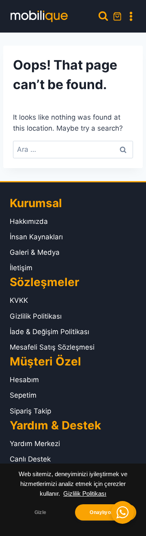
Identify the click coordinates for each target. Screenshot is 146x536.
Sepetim (23, 395)
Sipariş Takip (30, 411)
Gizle (40, 512)
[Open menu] (131, 16)
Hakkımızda (29, 221)
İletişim (21, 268)
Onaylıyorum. (105, 512)
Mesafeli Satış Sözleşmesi (52, 347)
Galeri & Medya (35, 252)
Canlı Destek (30, 459)
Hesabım (24, 380)
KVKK (19, 300)
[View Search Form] (103, 16)
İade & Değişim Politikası (49, 332)
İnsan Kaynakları (36, 237)
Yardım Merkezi (35, 444)
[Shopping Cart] (117, 16)
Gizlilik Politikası (84, 493)
